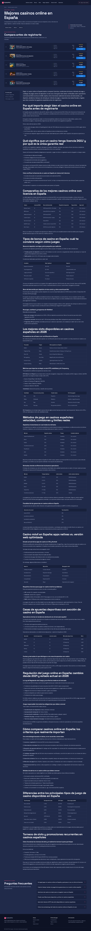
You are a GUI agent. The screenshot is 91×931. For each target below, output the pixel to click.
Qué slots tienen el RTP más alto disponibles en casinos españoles (56, 902)
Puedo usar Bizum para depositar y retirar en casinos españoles (56, 897)
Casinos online (29, 2)
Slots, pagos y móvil (10, 98)
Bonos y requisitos (9, 96)
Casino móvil (54, 2)
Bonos (35, 2)
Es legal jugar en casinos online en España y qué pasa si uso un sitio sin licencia (60, 882)
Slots (40, 2)
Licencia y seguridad (10, 94)
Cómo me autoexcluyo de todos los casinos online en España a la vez (57, 907)
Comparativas (54, 920)
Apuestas (61, 2)
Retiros (21, 27)
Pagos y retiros (54, 922)
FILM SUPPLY (6, 2)
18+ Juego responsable (83, 2)
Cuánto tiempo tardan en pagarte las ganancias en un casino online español (59, 887)
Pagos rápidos (46, 2)
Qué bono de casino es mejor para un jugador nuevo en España (55, 892)
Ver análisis (81, 48)
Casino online (8, 27)
